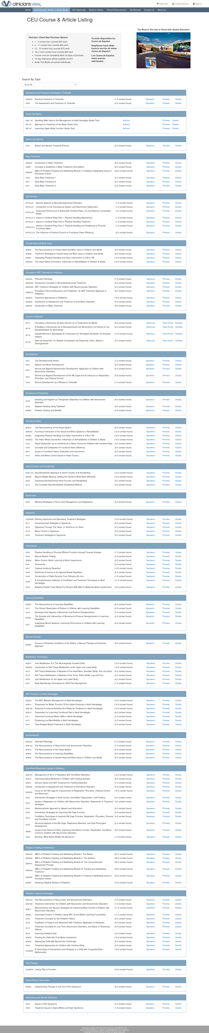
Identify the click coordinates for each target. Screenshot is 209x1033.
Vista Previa (168, 322)
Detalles (179, 322)
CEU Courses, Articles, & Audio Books (51, 9)
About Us (162, 9)
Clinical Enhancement (116, 9)
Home (28, 9)
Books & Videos (96, 9)
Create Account (181, 3)
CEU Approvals (79, 9)
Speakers (150, 99)
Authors (126, 120)
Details (178, 99)
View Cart (163, 3)
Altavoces (150, 322)
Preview (166, 99)
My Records (135, 9)
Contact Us (149, 9)
